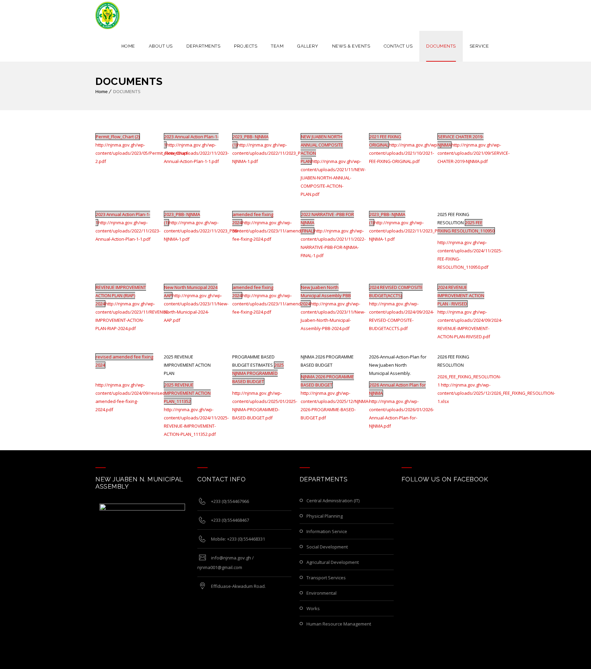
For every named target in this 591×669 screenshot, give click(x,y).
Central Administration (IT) (332, 500)
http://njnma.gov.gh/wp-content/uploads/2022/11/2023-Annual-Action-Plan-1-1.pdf (196, 153)
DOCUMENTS (441, 46)
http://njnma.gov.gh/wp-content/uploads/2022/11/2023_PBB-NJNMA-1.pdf (269, 153)
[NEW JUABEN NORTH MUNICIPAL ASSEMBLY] (107, 15)
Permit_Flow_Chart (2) (118, 137)
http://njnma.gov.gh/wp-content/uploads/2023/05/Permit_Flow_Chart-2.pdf (142, 153)
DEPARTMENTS (203, 46)
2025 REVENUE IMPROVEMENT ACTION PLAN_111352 (187, 393)
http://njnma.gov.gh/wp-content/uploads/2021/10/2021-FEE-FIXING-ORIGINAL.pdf (403, 153)
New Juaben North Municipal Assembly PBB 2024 (326, 295)
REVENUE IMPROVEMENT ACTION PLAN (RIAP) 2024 (120, 295)
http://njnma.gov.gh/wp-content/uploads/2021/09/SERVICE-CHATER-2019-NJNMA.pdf (473, 153)
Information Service (326, 531)
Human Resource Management (338, 624)
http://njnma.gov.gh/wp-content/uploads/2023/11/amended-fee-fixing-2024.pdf (270, 230)
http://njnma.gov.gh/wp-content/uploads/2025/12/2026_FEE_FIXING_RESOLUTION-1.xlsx (496, 393)
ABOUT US (161, 46)
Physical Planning (324, 516)
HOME (128, 46)
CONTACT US (398, 46)
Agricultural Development (332, 562)
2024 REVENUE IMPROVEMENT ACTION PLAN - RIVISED (460, 295)
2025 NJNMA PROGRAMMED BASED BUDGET (258, 373)
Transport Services (326, 578)
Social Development (327, 547)
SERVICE (479, 46)
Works (313, 608)
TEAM (277, 46)
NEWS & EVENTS (351, 46)
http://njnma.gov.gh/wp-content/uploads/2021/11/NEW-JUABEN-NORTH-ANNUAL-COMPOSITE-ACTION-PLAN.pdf (333, 177)
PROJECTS (245, 46)
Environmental (321, 593)
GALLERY (307, 46)
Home (101, 91)
